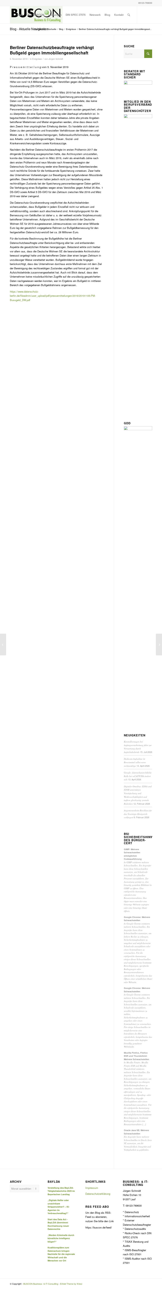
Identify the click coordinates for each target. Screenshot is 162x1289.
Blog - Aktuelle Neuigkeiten (29, 29)
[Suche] (128, 14)
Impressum (91, 1188)
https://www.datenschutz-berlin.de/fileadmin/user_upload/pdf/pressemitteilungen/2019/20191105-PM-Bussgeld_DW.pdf (53, 296)
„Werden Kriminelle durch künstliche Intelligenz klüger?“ (61, 1238)
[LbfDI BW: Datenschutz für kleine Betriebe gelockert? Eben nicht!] (3, 644)
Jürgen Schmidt (55, 58)
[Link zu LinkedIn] (143, 15)
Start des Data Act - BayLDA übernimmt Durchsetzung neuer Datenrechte (58, 1224)
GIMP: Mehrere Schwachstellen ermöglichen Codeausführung (133, 854)
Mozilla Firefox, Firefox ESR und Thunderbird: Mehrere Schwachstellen (136, 1056)
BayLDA (54, 1181)
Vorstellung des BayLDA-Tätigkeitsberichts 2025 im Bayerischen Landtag (61, 1191)
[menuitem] (20, 14)
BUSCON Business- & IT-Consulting (40, 1283)
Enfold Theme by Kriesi (71, 1283)
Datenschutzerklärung (97, 1194)
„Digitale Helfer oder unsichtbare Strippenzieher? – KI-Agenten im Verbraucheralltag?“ (59, 1207)
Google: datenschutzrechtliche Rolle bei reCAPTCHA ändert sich (138, 776)
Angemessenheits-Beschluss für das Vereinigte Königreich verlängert (138, 814)
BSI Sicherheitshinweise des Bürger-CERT (138, 838)
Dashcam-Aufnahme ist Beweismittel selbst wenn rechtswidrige (135, 762)
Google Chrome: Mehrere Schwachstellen (137, 919)
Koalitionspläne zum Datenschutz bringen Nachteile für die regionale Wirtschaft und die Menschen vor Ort (61, 1254)
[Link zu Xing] (149, 15)
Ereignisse (37, 58)
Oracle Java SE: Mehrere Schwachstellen (136, 1132)
